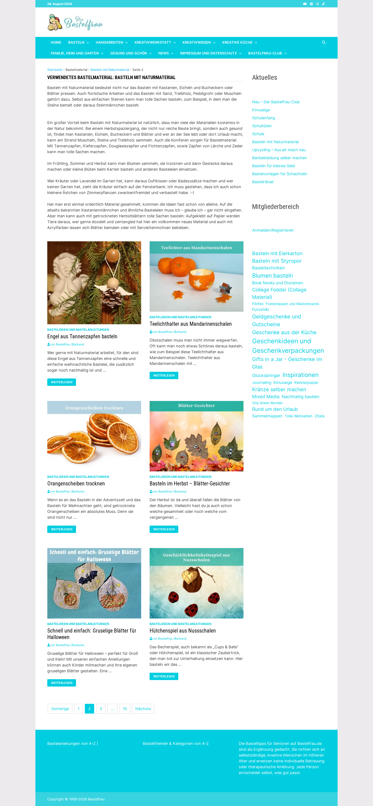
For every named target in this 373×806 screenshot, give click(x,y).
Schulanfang (263, 118)
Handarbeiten (109, 42)
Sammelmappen (267, 415)
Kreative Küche (237, 42)
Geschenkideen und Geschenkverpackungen (288, 345)
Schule (258, 134)
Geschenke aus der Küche (284, 332)
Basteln (76, 42)
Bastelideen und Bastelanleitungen (78, 329)
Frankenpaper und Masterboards (292, 304)
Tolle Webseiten (298, 416)
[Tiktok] (323, 3)
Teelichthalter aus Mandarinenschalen (191, 324)
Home (56, 42)
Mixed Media (266, 396)
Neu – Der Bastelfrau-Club (276, 102)
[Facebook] (300, 3)
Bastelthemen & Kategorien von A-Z (176, 743)
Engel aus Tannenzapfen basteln (82, 336)
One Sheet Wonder (267, 403)
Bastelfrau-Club (265, 53)
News (163, 53)
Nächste (143, 708)
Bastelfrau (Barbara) (70, 344)
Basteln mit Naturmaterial (110, 70)
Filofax (258, 303)
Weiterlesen (63, 382)
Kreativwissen (197, 42)
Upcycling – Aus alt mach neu (279, 150)
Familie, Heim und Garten (75, 53)
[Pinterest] (312, 3)
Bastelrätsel (262, 182)
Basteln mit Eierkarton (277, 253)
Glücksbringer (266, 375)
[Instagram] (318, 3)
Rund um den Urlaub (275, 409)
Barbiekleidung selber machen (279, 158)
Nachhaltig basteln (300, 396)
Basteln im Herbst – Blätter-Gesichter (190, 483)
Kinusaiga (261, 110)
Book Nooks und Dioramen (277, 282)
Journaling (261, 382)
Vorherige (60, 708)
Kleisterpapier (306, 382)
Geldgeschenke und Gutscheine (276, 320)
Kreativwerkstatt (153, 42)
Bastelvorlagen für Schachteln (279, 174)
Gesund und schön (128, 53)
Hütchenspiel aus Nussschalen (183, 631)
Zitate (320, 416)
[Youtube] (305, 3)
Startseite (54, 70)
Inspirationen (301, 374)
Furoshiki (260, 309)
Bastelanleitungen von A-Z (71, 743)
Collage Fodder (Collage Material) (279, 293)
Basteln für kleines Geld (273, 166)
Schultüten (262, 126)
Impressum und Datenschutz (208, 53)
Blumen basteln (272, 275)
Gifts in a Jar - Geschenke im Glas (287, 363)
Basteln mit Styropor (277, 261)
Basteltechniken (268, 267)
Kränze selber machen (279, 389)
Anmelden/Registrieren (273, 230)
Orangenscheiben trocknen (76, 483)
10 (125, 708)
